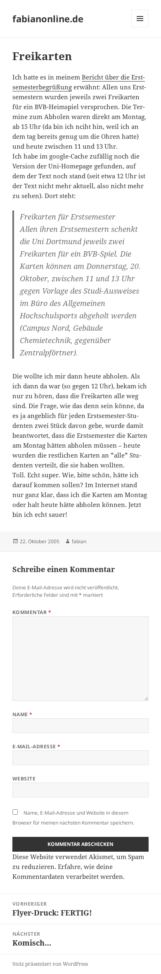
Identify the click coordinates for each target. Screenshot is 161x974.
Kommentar (31, 612)
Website (24, 778)
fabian (79, 541)
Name (22, 714)
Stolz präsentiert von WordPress (50, 963)
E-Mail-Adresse (36, 746)
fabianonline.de (47, 18)
